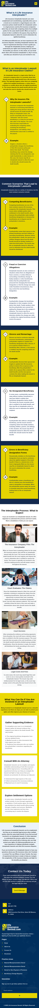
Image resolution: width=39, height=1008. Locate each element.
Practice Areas (7, 959)
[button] (35, 3)
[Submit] (19, 995)
